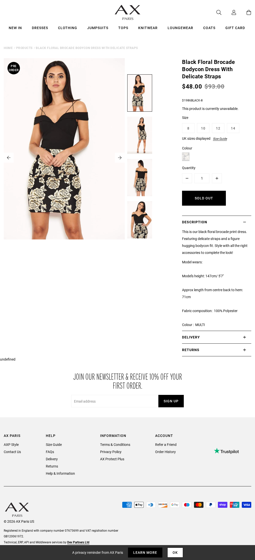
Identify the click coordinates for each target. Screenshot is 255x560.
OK (175, 552)
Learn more (145, 552)
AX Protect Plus (112, 459)
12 (218, 128)
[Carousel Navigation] (64, 158)
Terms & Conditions (115, 444)
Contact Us (12, 451)
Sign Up (171, 401)
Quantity (188, 167)
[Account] (228, 12)
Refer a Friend (166, 444)
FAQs (50, 451)
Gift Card (235, 27)
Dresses (40, 27)
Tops (123, 27)
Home (8, 48)
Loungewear (180, 27)
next (120, 158)
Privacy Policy (111, 451)
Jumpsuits (97, 27)
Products (24, 48)
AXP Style (11, 444)
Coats (209, 27)
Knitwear (148, 27)
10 (203, 128)
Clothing (67, 27)
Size (185, 117)
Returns (52, 466)
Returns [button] (190, 349)
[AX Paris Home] (127, 12)
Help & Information (60, 473)
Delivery (52, 459)
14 (233, 128)
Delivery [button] (191, 337)
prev (9, 158)
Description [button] (194, 222)
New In (15, 27)
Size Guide (220, 138)
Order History (165, 451)
